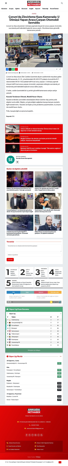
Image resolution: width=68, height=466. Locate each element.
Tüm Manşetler (41, 446)
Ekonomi (24, 8)
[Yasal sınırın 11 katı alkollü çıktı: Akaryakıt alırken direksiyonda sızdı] (48, 201)
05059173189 (35, 425)
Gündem (4, 8)
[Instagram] (32, 435)
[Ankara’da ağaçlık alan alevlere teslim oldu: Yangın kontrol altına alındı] (48, 179)
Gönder (10, 259)
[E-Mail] (17, 162)
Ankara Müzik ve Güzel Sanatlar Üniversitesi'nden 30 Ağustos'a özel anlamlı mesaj (21, 284)
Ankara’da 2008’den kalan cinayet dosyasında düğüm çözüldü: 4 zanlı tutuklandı (58, 273)
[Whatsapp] (38, 435)
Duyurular (14, 269)
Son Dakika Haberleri (14, 449)
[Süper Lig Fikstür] (60, 356)
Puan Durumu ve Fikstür (15, 446)
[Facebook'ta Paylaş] (7, 69)
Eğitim (17, 8)
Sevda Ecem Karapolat (12, 72)
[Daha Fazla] (16, 69)
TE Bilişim (38, 457)
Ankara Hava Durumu (14, 443)
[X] (29, 435)
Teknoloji (45, 8)
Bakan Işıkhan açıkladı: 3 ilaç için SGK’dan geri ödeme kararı (14, 273)
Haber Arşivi (40, 449)
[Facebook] (26, 435)
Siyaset (37, 8)
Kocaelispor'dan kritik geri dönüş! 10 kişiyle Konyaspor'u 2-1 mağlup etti (31, 462)
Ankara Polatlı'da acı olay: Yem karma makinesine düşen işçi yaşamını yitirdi (50, 284)
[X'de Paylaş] (10, 69)
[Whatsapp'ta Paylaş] (13, 69)
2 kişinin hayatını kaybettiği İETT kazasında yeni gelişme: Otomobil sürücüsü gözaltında (17, 233)
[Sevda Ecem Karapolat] (11, 159)
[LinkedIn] (35, 435)
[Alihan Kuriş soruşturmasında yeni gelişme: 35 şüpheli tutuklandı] (48, 222)
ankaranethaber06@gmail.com (35, 428)
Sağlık (31, 8)
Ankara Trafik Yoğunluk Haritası (45, 443)
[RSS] (41, 435)
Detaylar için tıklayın (34, 350)
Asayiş (11, 8)
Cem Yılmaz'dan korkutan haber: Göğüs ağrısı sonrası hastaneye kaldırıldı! (29, 273)
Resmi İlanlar (54, 8)
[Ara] (62, 3)
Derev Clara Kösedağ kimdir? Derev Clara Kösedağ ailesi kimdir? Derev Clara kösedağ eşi (44, 274)
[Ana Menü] (6, 3)
